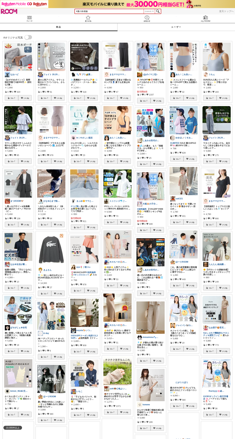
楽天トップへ (226, 11)
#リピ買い (75, 206)
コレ (12, 98)
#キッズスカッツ (81, 275)
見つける (88, 18)
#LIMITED (174, 143)
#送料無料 (91, 272)
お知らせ (147, 18)
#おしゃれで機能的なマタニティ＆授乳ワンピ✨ (216, 334)
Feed (29, 18)
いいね (26, 98)
